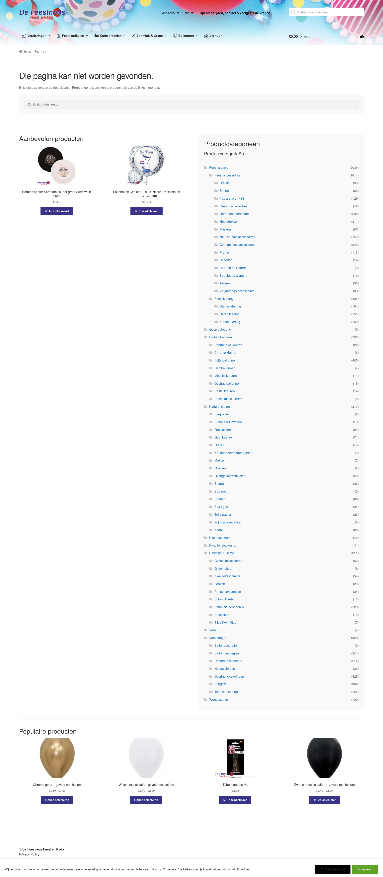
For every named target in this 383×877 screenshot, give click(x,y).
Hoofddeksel (229, 221)
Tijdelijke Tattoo (225, 622)
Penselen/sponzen (227, 591)
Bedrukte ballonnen (228, 345)
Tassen (225, 283)
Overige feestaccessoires (237, 244)
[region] (191, 868)
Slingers (220, 684)
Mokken (220, 460)
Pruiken (225, 252)
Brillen (224, 190)
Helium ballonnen (221, 337)
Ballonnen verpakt (227, 653)
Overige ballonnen (227, 383)
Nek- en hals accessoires (237, 237)
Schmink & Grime (149, 35)
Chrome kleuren (225, 352)
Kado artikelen (111, 35)
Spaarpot (220, 491)
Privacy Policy (29, 854)
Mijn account (170, 13)
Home (28, 51)
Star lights (221, 506)
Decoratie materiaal (228, 660)
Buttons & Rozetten (228, 422)
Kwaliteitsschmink (227, 576)
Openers (220, 468)
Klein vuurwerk (219, 537)
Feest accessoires (227, 175)
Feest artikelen (73, 35)
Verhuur (215, 35)
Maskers (226, 229)
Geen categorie (220, 329)
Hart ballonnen (224, 368)
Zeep (218, 529)
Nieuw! (189, 13)
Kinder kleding (230, 321)
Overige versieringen (229, 676)
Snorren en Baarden (234, 267)
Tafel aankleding (226, 691)
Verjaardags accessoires (237, 291)
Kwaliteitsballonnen (223, 545)
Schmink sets (223, 599)
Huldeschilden (224, 668)
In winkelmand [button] (59, 211)
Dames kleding (230, 306)
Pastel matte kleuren (228, 398)
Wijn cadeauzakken (228, 522)
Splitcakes (221, 614)
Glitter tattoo (222, 568)
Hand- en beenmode (234, 213)
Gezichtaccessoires (233, 206)
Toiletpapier (222, 514)
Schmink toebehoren (229, 607)
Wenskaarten (218, 699)
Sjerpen (220, 483)
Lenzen (219, 583)
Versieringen (36, 35)
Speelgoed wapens (233, 275)
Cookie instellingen (333, 869)
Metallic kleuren (225, 375)
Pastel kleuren (224, 391)
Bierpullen (221, 414)
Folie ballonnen (225, 360)
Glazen (219, 445)
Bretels (225, 183)
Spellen (219, 499)
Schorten (226, 260)
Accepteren (365, 869)
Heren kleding (230, 314)
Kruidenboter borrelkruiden (233, 452)
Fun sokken (222, 429)
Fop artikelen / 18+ (233, 198)
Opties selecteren (57, 800)
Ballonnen (186, 35)
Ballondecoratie (225, 645)
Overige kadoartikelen (230, 476)
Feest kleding (224, 298)
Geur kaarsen (224, 437)
